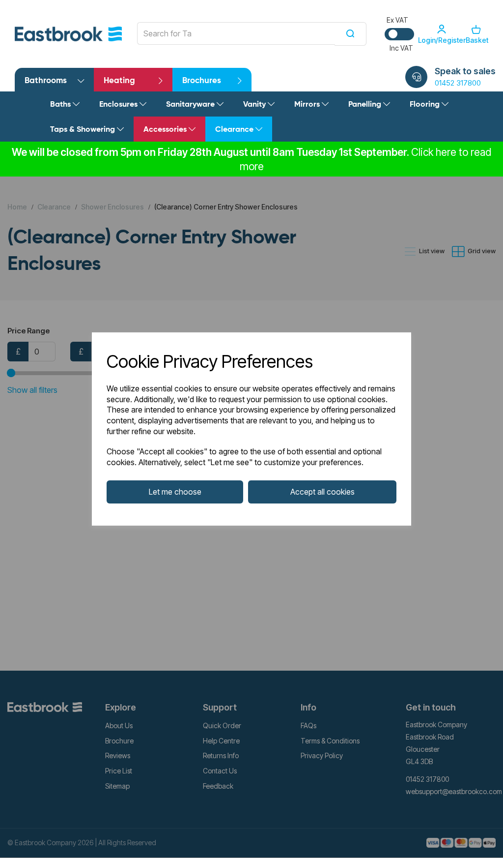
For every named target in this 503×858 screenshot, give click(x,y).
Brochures (201, 81)
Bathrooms (46, 81)
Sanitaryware (191, 105)
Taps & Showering (83, 130)
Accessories (166, 130)
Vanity (255, 105)
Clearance (235, 130)
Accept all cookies (322, 492)
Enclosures (119, 105)
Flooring (426, 105)
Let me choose (175, 492)
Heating (119, 81)
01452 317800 (458, 83)
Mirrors (308, 105)
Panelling (365, 105)
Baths (61, 105)
